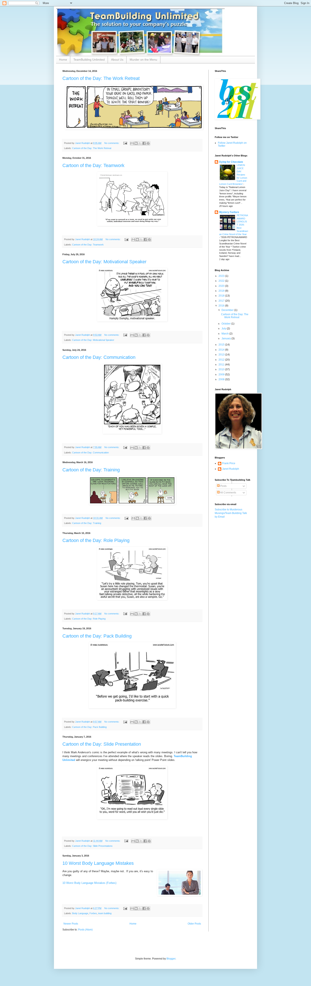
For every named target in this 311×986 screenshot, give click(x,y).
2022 (222, 280)
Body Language (80, 913)
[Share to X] (140, 143)
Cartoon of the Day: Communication (98, 357)
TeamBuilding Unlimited (89, 59)
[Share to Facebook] (144, 143)
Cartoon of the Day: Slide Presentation (101, 744)
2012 (222, 359)
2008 (222, 379)
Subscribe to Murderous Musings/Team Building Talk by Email (231, 513)
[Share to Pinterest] (148, 143)
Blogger (171, 958)
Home (63, 59)
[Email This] (132, 143)
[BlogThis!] (136, 143)
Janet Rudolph (230, 468)
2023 (222, 275)
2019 (222, 290)
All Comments (228, 492)
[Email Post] (125, 143)
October (226, 323)
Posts (223, 486)
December (228, 310)
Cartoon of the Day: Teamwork (93, 165)
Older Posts (194, 923)
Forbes (93, 913)
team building (104, 913)
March (225, 333)
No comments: (112, 143)
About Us (117, 59)
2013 (222, 354)
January (226, 338)
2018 (222, 295)
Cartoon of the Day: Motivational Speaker (104, 261)
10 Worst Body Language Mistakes (98, 863)
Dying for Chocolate (231, 161)
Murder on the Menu (143, 59)
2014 (222, 349)
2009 (222, 374)
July (224, 328)
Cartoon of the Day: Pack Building (97, 636)
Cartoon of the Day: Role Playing (95, 540)
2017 (222, 300)
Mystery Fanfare (229, 212)
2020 (222, 285)
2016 (222, 305)
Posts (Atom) (85, 929)
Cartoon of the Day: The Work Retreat (101, 78)
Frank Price (228, 463)
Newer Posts (70, 923)
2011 (222, 364)
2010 (222, 369)
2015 (222, 344)
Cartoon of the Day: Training (91, 469)
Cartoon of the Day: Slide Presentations (92, 846)
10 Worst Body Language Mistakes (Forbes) (89, 882)
